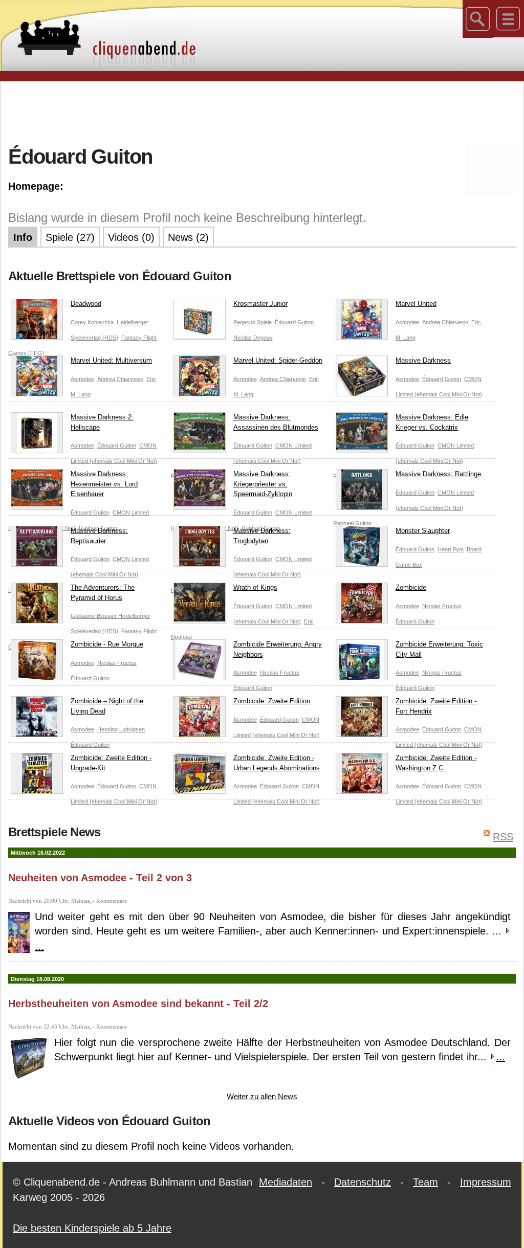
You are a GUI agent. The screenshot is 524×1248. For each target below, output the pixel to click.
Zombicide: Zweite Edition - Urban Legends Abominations (276, 763)
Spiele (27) (70, 237)
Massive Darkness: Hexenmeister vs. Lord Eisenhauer (104, 484)
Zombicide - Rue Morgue (107, 644)
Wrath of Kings (255, 587)
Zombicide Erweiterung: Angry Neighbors (277, 649)
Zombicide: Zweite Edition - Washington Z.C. (436, 763)
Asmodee (407, 322)
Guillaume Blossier (94, 616)
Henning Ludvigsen (121, 729)
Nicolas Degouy (253, 338)
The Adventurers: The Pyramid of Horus (103, 592)
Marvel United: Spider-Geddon (277, 360)
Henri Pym (451, 549)
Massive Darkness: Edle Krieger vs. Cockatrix (432, 422)
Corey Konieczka (92, 322)
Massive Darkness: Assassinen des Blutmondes (275, 422)
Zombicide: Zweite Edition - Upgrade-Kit (111, 763)
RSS (503, 836)
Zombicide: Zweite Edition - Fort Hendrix (436, 706)
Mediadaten (285, 1182)
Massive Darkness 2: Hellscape (102, 422)
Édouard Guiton (294, 322)
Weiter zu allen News (262, 1096)
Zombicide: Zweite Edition (271, 701)
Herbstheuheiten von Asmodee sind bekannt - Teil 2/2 (138, 1003)
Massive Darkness (423, 360)
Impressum (485, 1182)
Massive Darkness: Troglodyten (262, 536)
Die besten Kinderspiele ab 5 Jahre (92, 1228)
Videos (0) (131, 237)
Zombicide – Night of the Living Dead (107, 706)
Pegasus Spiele (252, 322)
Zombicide (411, 587)
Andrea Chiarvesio (445, 322)
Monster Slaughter (423, 530)
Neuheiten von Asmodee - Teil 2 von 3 (100, 877)
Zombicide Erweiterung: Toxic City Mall (439, 649)
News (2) (188, 237)
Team (425, 1182)
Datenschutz (362, 1182)
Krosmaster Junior (260, 303)
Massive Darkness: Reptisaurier (99, 536)
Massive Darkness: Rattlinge (438, 474)
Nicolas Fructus (442, 606)
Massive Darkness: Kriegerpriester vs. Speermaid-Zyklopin (262, 484)
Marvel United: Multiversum (111, 360)
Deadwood (86, 303)
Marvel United (416, 303)
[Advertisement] (262, 112)
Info (22, 237)
